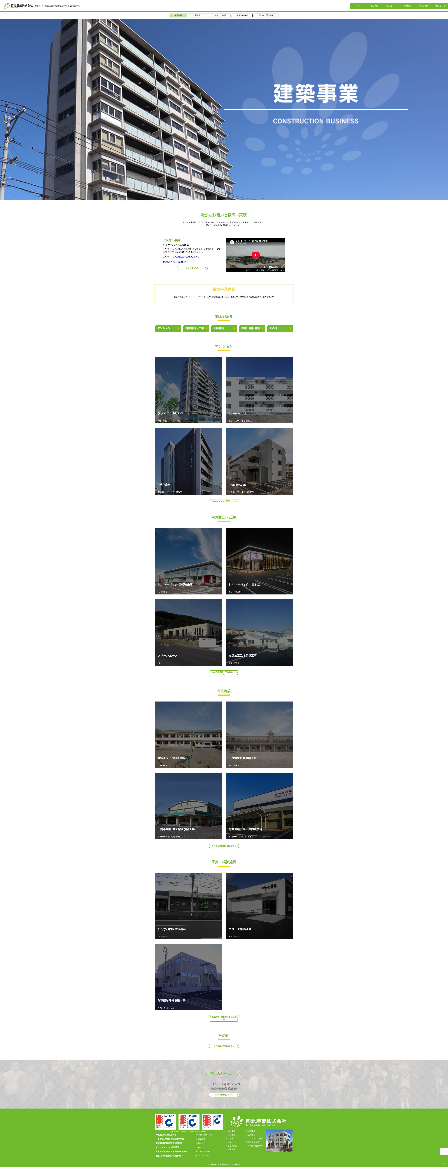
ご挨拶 (230, 1138)
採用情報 (407, 6)
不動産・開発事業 (266, 15)
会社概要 (231, 1135)
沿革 (229, 1142)
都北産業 (231, 1131)
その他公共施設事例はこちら (224, 846)
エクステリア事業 (218, 15)
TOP (358, 6)
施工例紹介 (391, 6)
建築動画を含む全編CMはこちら (176, 262)
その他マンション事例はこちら (224, 501)
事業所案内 (232, 1146)
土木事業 (196, 15)
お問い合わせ (440, 6)
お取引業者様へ (423, 6)
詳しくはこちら (192, 268)
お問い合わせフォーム (224, 1095)
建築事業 (178, 15)
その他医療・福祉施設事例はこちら (224, 1018)
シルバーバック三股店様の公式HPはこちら (181, 257)
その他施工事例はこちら (224, 1046)
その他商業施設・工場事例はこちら (224, 673)
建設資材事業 (242, 15)
